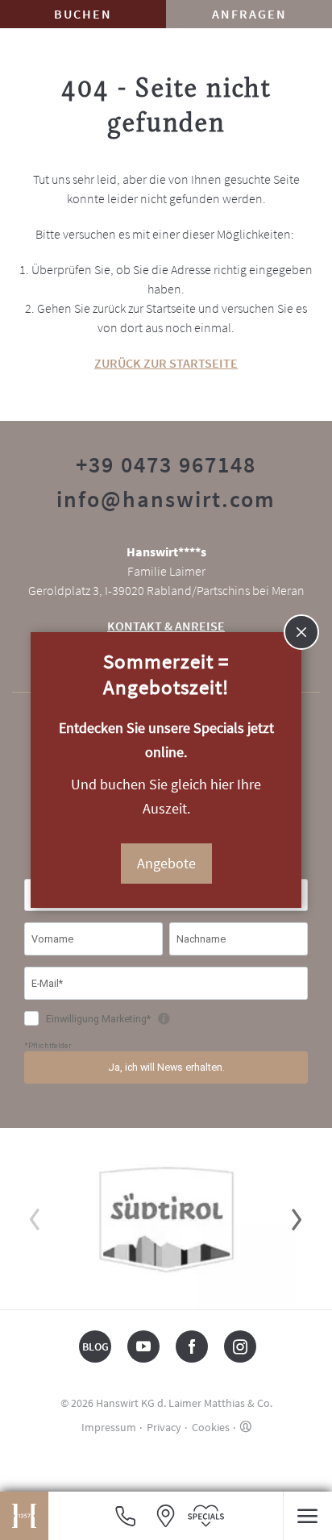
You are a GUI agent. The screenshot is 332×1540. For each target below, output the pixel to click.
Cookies (211, 1427)
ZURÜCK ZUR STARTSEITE (166, 363)
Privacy (164, 1427)
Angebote (166, 863)
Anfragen (249, 14)
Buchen (83, 14)
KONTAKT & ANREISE (166, 626)
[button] (307, 1516)
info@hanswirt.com (166, 499)
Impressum (108, 1427)
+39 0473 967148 (166, 464)
